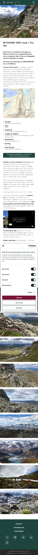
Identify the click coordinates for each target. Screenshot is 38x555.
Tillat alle (19, 297)
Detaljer (30, 292)
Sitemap (27, 551)
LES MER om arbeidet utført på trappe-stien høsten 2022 (19, 155)
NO (7, 2)
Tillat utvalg (19, 303)
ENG (11, 2)
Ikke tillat (19, 308)
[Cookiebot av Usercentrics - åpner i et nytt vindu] (28, 246)
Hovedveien (27, 162)
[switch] (33, 274)
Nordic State (16, 553)
